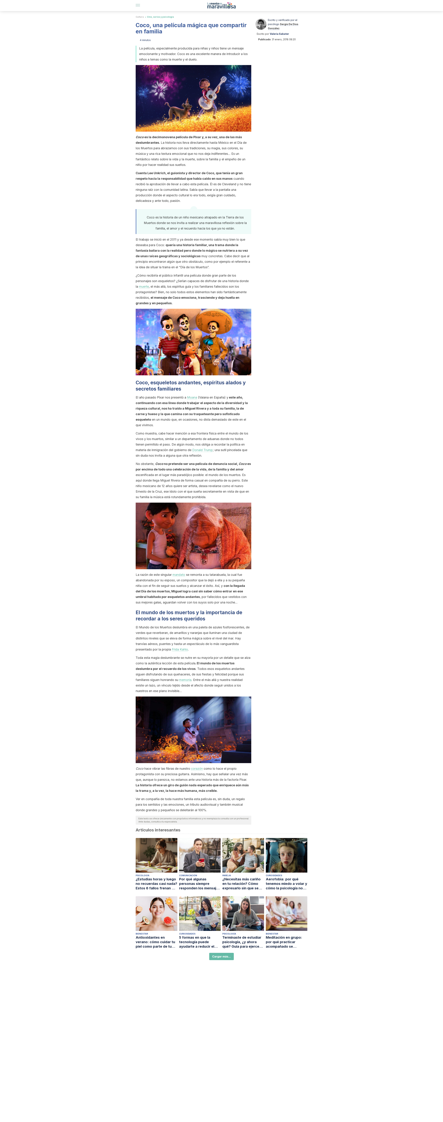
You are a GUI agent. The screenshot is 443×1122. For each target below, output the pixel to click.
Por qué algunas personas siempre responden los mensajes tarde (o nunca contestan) (199, 883)
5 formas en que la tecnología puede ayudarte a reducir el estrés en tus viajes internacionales (196, 942)
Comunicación (188, 875)
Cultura (140, 17)
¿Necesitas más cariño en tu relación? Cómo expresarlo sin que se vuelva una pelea (241, 883)
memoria (185, 680)
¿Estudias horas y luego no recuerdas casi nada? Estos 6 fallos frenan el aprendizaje (156, 883)
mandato (179, 574)
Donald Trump (202, 450)
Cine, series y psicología (160, 17)
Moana (192, 397)
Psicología (142, 875)
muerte (144, 286)
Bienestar (142, 933)
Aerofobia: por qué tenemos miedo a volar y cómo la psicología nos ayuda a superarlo (286, 883)
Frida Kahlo (180, 649)
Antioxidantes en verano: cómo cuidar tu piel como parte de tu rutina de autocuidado (155, 942)
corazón (197, 768)
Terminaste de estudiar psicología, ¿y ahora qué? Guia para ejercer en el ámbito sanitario (241, 942)
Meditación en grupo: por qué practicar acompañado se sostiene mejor (284, 942)
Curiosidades (274, 875)
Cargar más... (221, 956)
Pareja (226, 875)
